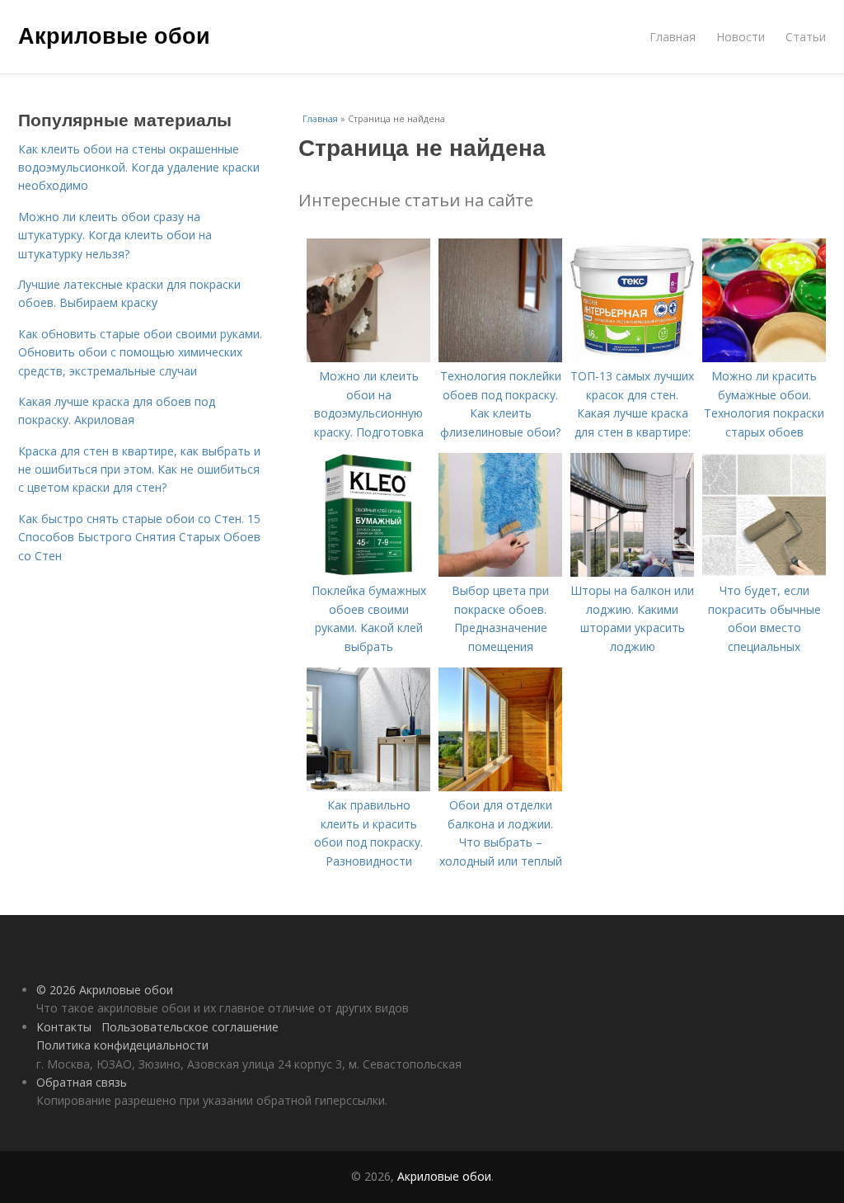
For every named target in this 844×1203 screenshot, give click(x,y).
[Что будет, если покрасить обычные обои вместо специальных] (764, 572)
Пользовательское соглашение (190, 1027)
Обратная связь (81, 1082)
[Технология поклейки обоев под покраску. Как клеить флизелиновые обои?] (500, 358)
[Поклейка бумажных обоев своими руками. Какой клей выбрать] (368, 572)
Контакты (63, 1027)
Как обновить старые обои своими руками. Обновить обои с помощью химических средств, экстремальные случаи (140, 352)
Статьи (805, 37)
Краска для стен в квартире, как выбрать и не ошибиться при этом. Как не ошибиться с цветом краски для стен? (139, 469)
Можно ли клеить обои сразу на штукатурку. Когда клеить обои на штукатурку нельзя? (115, 235)
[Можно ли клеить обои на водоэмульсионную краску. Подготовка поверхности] (368, 358)
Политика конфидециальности (122, 1045)
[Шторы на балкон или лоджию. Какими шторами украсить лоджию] (632, 572)
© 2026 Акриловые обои (104, 990)
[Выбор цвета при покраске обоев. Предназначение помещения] (500, 572)
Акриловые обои (114, 34)
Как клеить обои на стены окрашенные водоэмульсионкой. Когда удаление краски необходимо (139, 167)
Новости (740, 37)
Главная (672, 37)
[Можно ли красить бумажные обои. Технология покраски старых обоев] (764, 358)
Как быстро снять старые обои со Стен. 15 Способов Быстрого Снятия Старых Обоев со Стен (139, 537)
